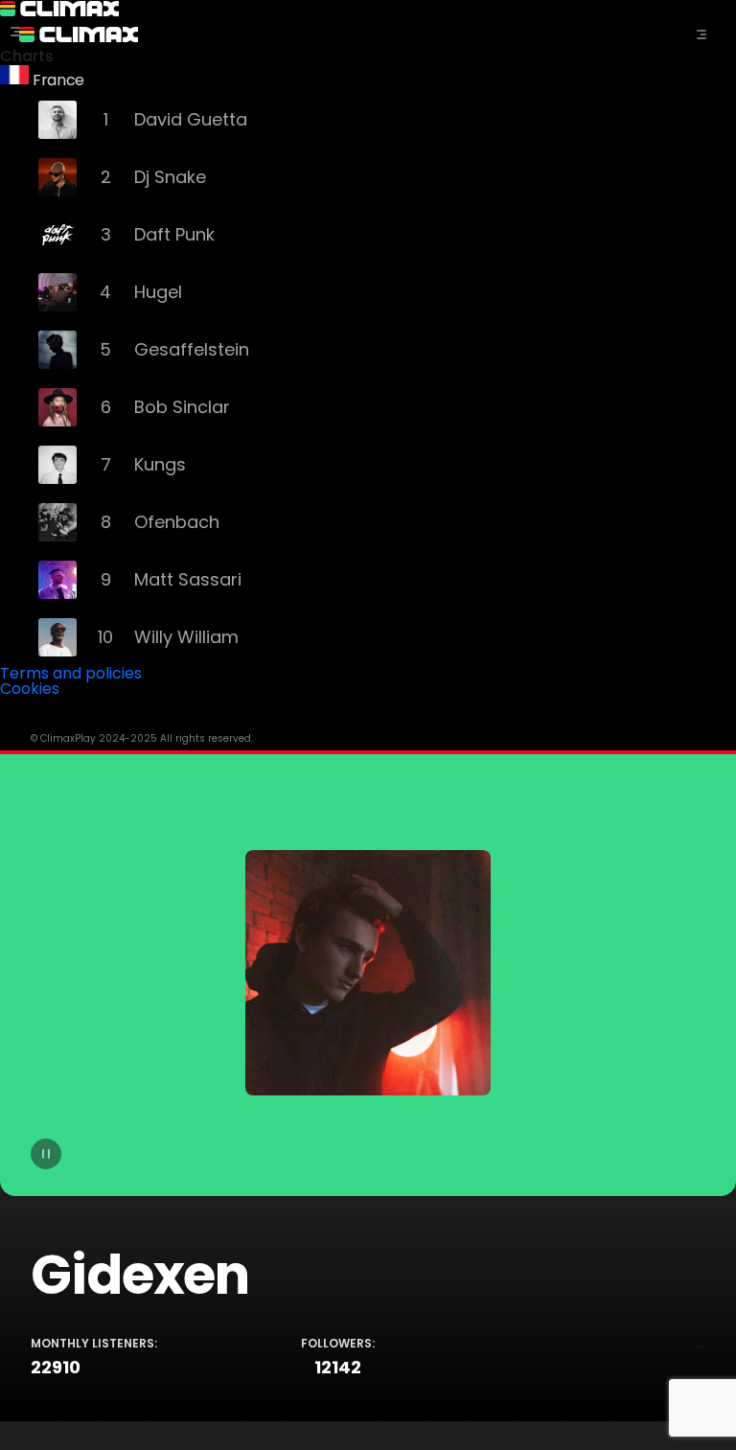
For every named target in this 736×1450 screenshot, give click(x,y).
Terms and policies (71, 673)
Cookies (29, 689)
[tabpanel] (368, 1085)
